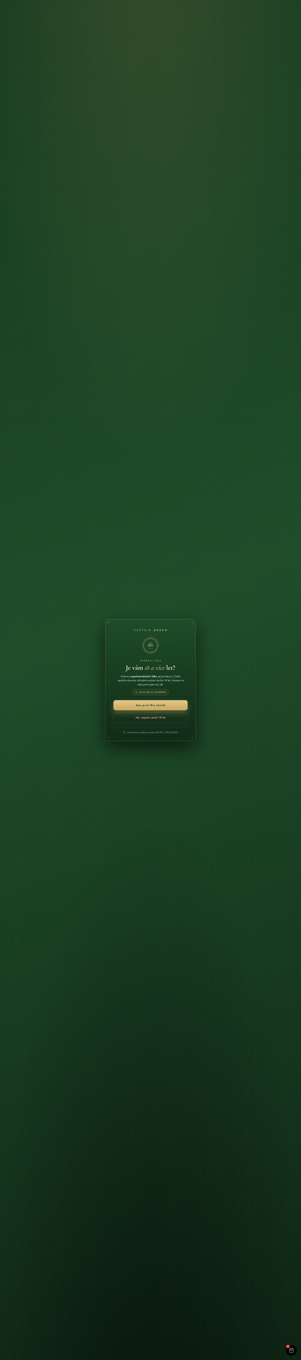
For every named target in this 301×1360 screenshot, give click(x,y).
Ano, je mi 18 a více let (150, 705)
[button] (291, 1350)
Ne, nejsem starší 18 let (150, 718)
